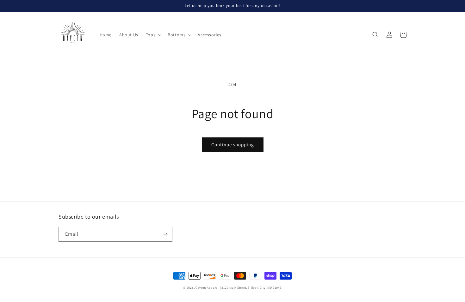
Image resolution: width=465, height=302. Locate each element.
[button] (153, 34)
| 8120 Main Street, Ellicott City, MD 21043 (251, 288)
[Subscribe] (165, 234)
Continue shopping (232, 145)
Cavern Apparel (207, 288)
